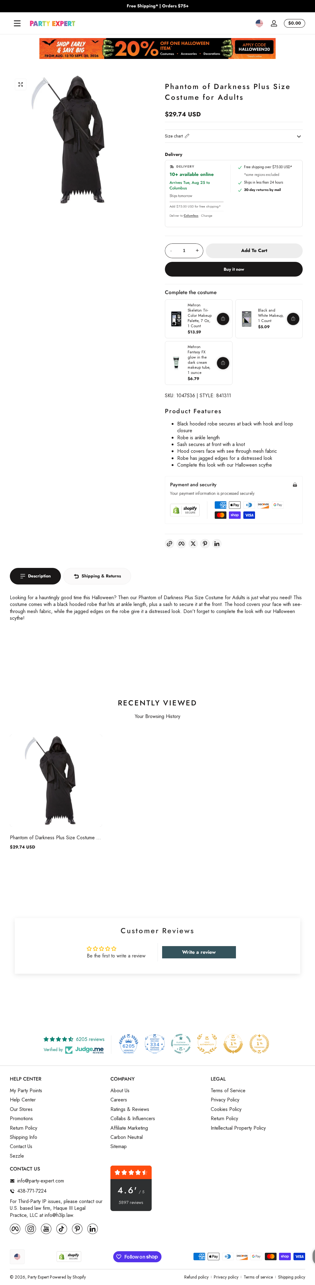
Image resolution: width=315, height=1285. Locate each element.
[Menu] (17, 23)
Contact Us (21, 1146)
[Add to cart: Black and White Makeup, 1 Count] (293, 319)
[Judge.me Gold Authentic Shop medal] (207, 1044)
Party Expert (38, 1277)
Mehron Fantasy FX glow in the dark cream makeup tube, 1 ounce (199, 359)
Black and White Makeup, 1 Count (271, 316)
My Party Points (26, 1090)
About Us (120, 1090)
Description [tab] (39, 576)
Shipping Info (23, 1137)
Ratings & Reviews (129, 1109)
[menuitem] (57, 1090)
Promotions (21, 1118)
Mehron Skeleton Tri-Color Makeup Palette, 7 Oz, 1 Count (200, 315)
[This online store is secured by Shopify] (185, 510)
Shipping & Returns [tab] (101, 576)
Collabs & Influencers (132, 1118)
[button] (259, 23)
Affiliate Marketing (129, 1128)
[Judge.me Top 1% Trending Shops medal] (259, 1044)
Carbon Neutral (126, 1137)
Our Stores (21, 1109)
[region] (157, 6)
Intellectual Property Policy (238, 1128)
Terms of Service (228, 1090)
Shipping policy (291, 1277)
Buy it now (234, 269)
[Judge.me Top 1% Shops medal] (233, 1044)
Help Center (23, 1100)
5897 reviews (131, 1202)
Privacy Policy (225, 1100)
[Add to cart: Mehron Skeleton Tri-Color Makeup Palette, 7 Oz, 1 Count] (223, 319)
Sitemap (118, 1146)
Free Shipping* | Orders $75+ (158, 6)
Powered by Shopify (68, 1277)
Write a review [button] (199, 952)
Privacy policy (226, 1277)
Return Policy (23, 1128)
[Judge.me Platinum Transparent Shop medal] (181, 1044)
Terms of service (258, 1277)
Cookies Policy (226, 1109)
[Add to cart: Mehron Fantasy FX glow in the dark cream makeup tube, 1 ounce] (223, 363)
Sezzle (17, 1156)
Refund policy (196, 1277)
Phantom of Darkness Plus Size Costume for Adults (56, 837)
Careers (118, 1100)
